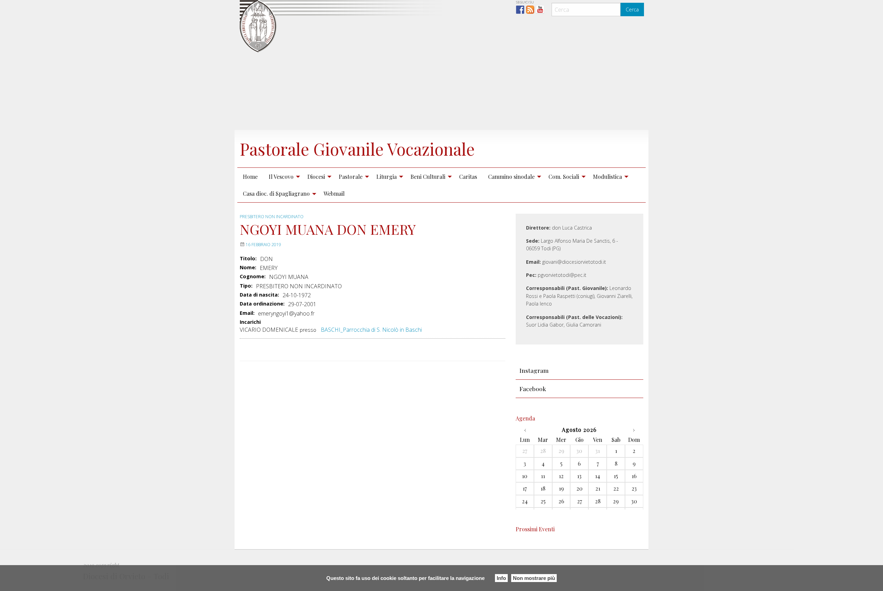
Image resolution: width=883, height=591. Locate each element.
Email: (247, 313)
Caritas (468, 176)
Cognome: (253, 276)
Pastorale (351, 176)
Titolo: (248, 258)
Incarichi (250, 322)
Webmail (334, 193)
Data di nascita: (259, 295)
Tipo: (246, 286)
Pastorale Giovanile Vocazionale (357, 149)
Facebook (532, 389)
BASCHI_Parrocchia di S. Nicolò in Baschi (371, 329)
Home (250, 176)
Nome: (248, 267)
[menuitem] (250, 176)
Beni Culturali (427, 176)
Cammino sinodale (511, 176)
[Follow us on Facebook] (520, 10)
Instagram (534, 370)
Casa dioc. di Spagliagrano (276, 193)
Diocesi (316, 176)
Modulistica (607, 176)
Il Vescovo (281, 176)
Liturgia (386, 176)
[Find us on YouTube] (540, 10)
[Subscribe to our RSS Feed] (530, 10)
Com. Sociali (563, 176)
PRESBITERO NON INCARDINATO (272, 217)
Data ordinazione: (262, 304)
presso (308, 330)
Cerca (632, 9)
